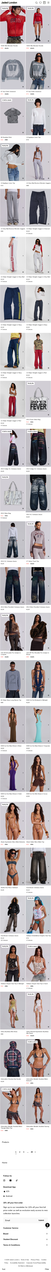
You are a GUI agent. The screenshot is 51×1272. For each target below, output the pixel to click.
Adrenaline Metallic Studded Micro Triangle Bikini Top (11, 1127)
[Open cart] (44, 2)
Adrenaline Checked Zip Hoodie (11, 1079)
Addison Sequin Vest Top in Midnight (12, 983)
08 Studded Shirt (6, 137)
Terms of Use (25, 1259)
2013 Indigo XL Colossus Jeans (11, 469)
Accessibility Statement (17, 1263)
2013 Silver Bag (6, 513)
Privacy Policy (35, 1259)
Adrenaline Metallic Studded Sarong (37, 1126)
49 (32, 1152)
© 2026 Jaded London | (12, 1259)
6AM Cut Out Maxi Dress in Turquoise (38, 746)
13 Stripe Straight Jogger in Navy (11, 325)
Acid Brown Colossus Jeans (35, 887)
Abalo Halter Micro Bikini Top (35, 842)
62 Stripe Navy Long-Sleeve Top (11, 700)
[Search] (36, 2)
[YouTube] (10, 1180)
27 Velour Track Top (32, 561)
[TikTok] (17, 1180)
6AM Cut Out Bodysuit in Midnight (37, 700)
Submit (41, 1220)
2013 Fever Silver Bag (33, 419)
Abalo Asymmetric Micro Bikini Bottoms (13, 842)
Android (9, 1196)
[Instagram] (4, 1180)
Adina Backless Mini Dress (9, 1031)
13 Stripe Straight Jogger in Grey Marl (12, 277)
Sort (3, 1269)
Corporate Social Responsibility (36, 1263)
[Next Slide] (23, 25)
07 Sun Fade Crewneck (8, 91)
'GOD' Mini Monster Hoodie (9, 45)
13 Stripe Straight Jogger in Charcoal (38, 228)
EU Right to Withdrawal (25, 1266)
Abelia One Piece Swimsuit (9, 887)
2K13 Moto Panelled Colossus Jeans (12, 607)
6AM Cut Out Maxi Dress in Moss (11, 746)
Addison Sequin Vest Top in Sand (37, 983)
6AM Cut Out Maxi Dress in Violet (11, 794)
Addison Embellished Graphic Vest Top (38, 935)
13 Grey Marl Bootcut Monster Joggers (38, 183)
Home (4, 1163)
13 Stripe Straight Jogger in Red (36, 373)
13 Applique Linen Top (33, 137)
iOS (7, 1191)
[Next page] (35, 1153)
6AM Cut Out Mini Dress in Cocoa (36, 794)
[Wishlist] (40, 3)
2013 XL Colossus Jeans (34, 514)
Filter (47, 1269)
